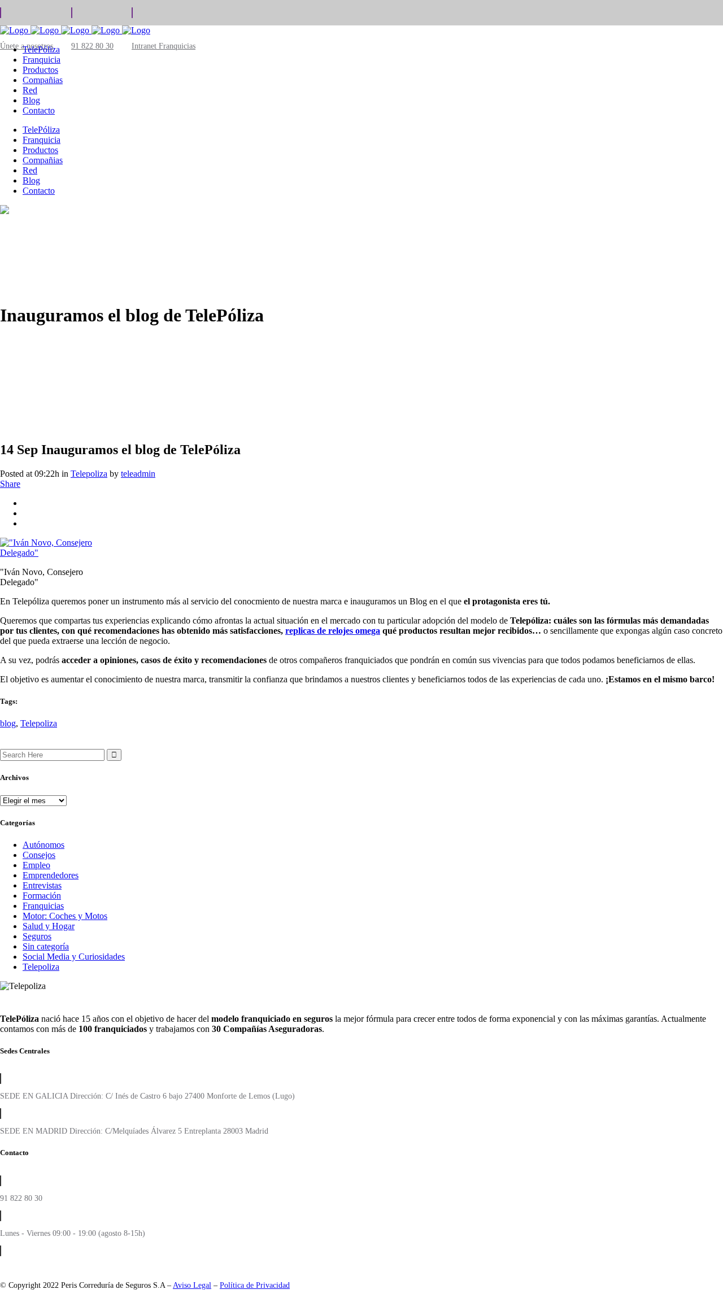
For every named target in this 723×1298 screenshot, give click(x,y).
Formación (42, 895)
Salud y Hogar (49, 926)
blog (8, 723)
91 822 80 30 (92, 46)
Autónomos (43, 845)
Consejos (39, 855)
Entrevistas (42, 885)
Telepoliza (89, 473)
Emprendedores (51, 875)
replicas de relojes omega (332, 630)
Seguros (37, 936)
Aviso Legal (192, 1285)
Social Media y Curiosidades (74, 956)
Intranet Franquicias (163, 46)
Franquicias (43, 906)
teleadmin (138, 473)
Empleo (36, 865)
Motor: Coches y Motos (65, 916)
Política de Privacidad (255, 1285)
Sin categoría (46, 946)
